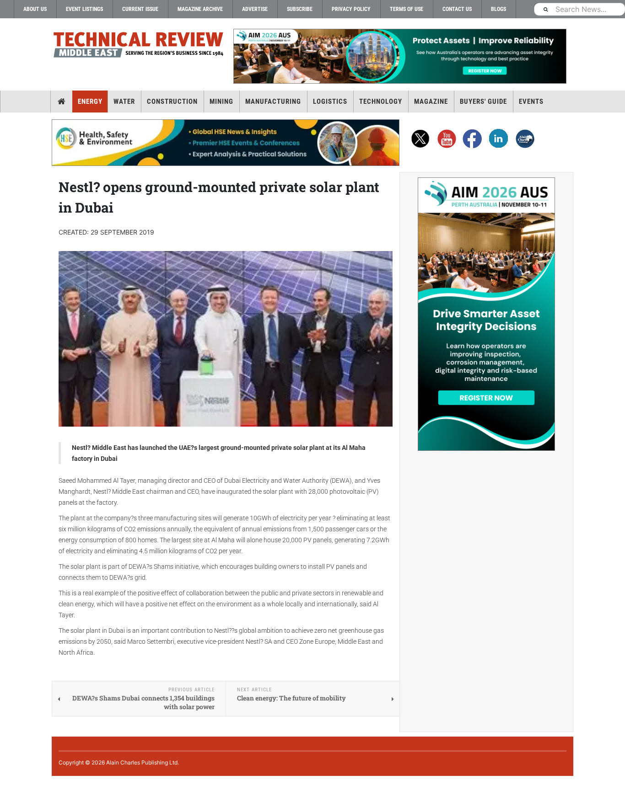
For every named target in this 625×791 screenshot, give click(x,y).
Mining (221, 101)
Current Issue (140, 9)
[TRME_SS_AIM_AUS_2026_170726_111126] (486, 314)
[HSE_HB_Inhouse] (225, 143)
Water (124, 101)
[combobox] (579, 9)
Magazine (431, 101)
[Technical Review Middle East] (139, 46)
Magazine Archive (200, 9)
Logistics (330, 101)
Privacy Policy (351, 9)
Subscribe (299, 9)
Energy (90, 101)
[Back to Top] (7, 783)
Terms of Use (406, 9)
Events (531, 101)
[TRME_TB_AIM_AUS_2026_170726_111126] (399, 56)
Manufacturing (273, 101)
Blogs (498, 9)
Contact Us (457, 9)
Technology (380, 101)
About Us (35, 9)
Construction (172, 101)
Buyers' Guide (483, 101)
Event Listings (84, 9)
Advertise (255, 9)
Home (61, 101)
